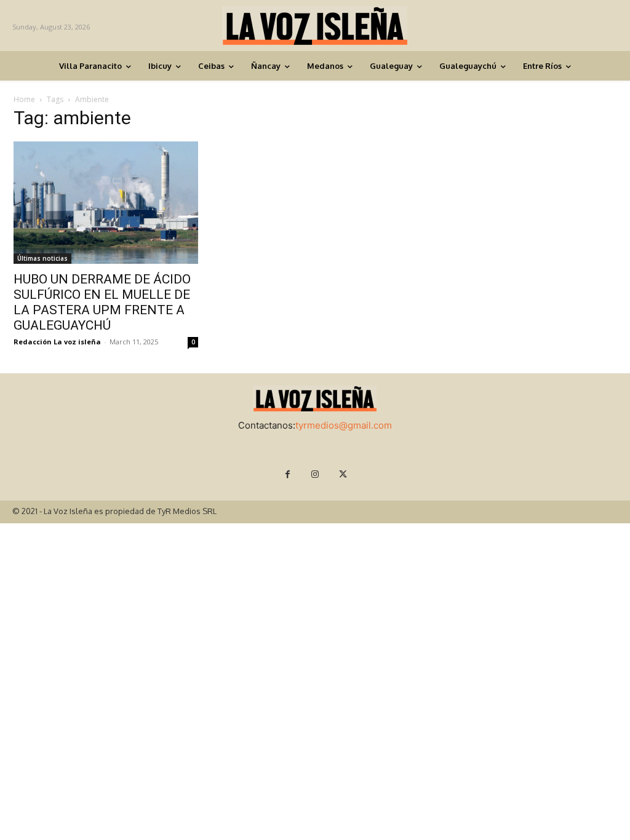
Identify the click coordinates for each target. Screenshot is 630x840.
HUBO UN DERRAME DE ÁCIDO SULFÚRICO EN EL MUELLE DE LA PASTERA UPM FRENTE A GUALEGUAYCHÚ (102, 302)
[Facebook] (287, 474)
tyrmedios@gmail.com (343, 425)
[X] (343, 474)
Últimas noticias (42, 258)
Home (24, 99)
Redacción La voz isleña (57, 341)
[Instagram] (315, 474)
